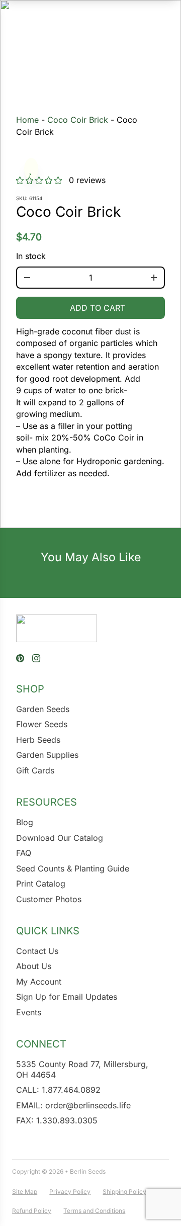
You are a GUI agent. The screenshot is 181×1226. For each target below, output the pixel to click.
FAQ (23, 853)
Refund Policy (31, 1210)
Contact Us (37, 951)
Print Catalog (40, 884)
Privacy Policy (69, 1191)
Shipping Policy (124, 1191)
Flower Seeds (41, 724)
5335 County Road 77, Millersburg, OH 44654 (82, 1069)
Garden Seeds (42, 709)
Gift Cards (35, 770)
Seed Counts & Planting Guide (72, 868)
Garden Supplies (47, 755)
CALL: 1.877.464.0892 (58, 1090)
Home (27, 120)
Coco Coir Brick (77, 120)
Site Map (24, 1191)
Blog (24, 822)
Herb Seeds (38, 740)
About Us (33, 966)
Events (28, 1012)
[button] (31, 169)
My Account (38, 982)
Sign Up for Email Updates (66, 997)
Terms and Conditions (94, 1210)
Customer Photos (48, 899)
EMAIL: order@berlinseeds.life (73, 1105)
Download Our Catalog (59, 838)
